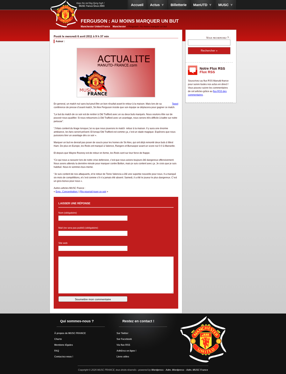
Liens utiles (123, 356)
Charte (58, 339)
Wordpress (157, 370)
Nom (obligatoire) (67, 212)
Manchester (119, 26)
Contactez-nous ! (63, 356)
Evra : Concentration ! (67, 191)
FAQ (56, 350)
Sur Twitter (122, 333)
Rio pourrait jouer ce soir (93, 191)
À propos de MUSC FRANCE (70, 333)
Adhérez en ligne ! (126, 350)
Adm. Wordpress (175, 370)
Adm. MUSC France (197, 370)
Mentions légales (63, 345)
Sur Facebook (124, 339)
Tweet (175, 103)
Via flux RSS (123, 345)
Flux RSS (207, 72)
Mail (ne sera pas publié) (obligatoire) (78, 228)
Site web (63, 243)
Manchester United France (95, 26)
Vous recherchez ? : (218, 37)
